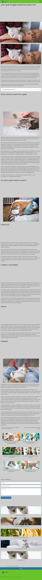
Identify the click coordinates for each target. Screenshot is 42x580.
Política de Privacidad (5, 576)
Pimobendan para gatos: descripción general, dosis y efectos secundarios (10, 428)
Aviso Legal (12, 576)
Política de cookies (18, 576)
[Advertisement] (21, 13)
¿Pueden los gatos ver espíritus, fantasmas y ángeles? (31, 428)
